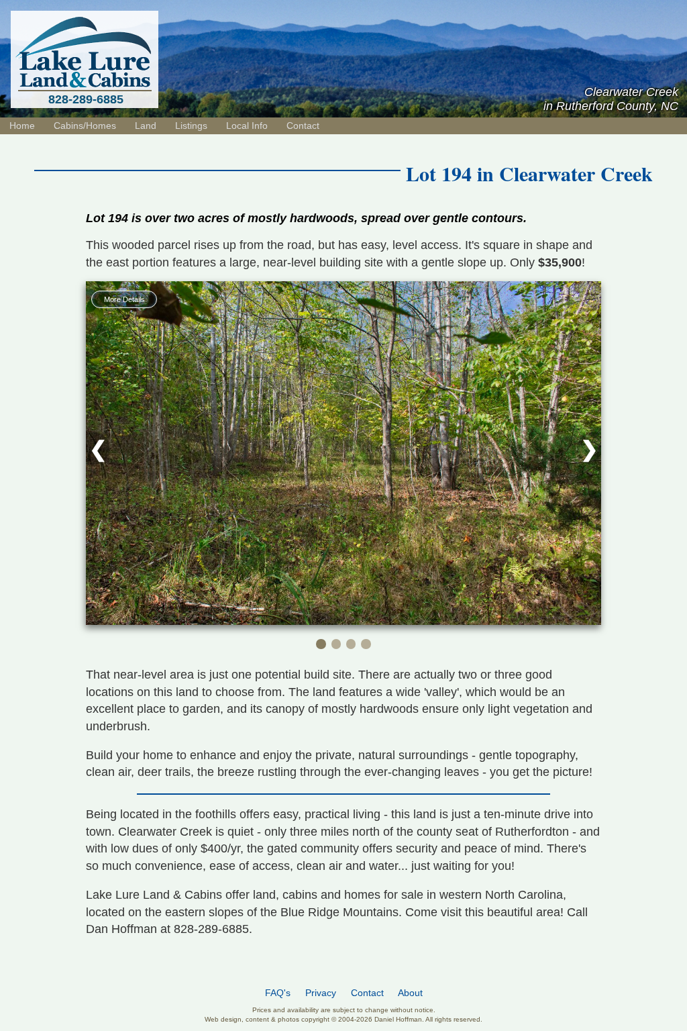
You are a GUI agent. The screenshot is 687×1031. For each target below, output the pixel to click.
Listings (191, 125)
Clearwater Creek (576, 173)
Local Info (247, 125)
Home (22, 125)
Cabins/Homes (85, 125)
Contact (302, 125)
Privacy (320, 993)
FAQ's (277, 993)
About (410, 993)
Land (145, 125)
